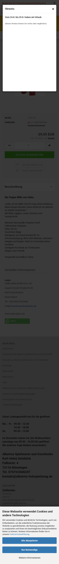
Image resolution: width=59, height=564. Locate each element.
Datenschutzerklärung (19, 534)
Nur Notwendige (29, 550)
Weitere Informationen (29, 558)
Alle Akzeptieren (29, 540)
